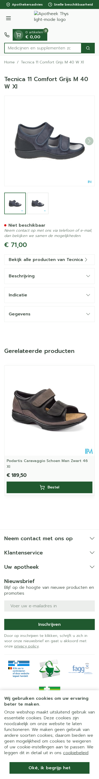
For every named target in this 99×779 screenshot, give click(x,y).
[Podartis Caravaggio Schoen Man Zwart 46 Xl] (49, 411)
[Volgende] (89, 141)
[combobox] (43, 48)
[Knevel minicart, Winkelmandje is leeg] (18, 35)
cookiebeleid (75, 753)
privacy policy (26, 646)
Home (9, 62)
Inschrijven (49, 624)
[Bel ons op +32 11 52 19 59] (7, 35)
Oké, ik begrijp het (49, 768)
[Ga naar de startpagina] (55, 19)
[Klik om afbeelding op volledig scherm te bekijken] (49, 141)
